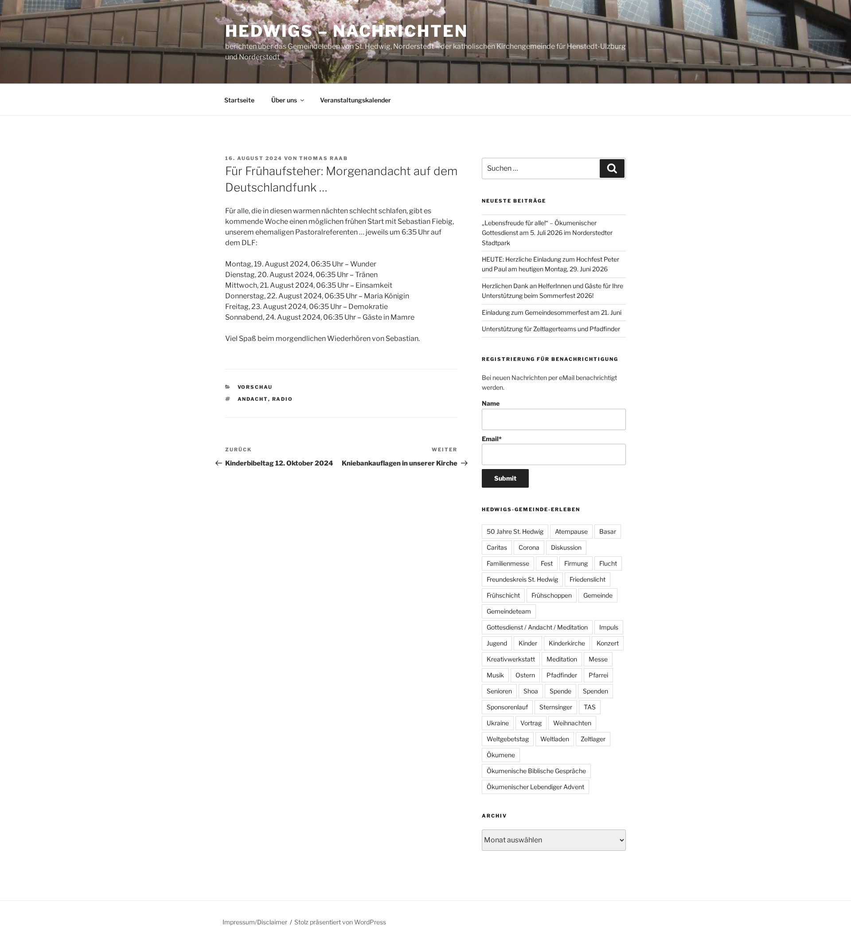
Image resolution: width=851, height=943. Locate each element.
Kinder (528, 643)
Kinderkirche (567, 643)
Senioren (499, 691)
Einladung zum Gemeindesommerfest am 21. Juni (551, 312)
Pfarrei (598, 675)
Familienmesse (508, 563)
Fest (547, 563)
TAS (590, 707)
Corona (529, 547)
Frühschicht (503, 595)
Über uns (284, 100)
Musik (495, 675)
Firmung (576, 563)
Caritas (497, 547)
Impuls (608, 627)
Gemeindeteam (509, 611)
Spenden (595, 691)
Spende (560, 691)
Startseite (239, 100)
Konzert (608, 643)
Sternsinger (555, 707)
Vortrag (531, 723)
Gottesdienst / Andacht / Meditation (537, 627)
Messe (598, 659)
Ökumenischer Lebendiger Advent (535, 786)
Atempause (571, 531)
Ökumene (501, 755)
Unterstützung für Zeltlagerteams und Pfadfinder (551, 329)
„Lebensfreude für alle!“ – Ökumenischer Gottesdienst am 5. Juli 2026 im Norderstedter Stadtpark (547, 233)
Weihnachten (572, 723)
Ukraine (498, 723)
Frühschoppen (551, 595)
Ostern (525, 675)
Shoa (530, 691)
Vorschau (255, 387)
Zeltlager (593, 739)
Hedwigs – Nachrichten (346, 31)
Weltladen (554, 739)
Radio (282, 399)
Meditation (562, 659)
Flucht (608, 563)
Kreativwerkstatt (511, 659)
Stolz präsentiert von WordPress (340, 922)
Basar (607, 531)
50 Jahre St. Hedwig (515, 531)
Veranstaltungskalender (355, 100)
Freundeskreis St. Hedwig (522, 579)
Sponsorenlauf (507, 707)
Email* (492, 438)
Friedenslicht (587, 579)
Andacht (253, 399)
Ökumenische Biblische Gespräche (536, 771)
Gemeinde (598, 595)
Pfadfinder (562, 675)
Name (491, 403)
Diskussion (566, 547)
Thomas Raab (323, 158)
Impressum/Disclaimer (255, 922)
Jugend (497, 643)
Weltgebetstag (508, 739)
